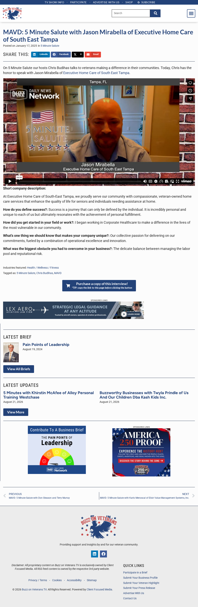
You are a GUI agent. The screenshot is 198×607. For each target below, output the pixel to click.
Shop (129, 2)
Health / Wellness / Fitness (43, 267)
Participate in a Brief (135, 572)
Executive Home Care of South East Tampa (96, 73)
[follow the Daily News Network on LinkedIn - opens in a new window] (94, 554)
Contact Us (130, 598)
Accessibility (74, 580)
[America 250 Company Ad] (141, 475)
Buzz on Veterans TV (34, 589)
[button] (191, 13)
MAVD (57, 273)
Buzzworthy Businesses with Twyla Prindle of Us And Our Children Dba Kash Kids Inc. (144, 395)
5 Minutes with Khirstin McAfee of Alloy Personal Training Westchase (48, 395)
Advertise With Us (133, 593)
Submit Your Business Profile (140, 577)
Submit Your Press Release (139, 588)
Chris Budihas (44, 273)
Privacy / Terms (37, 580)
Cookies (57, 580)
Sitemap (92, 580)
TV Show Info (54, 2)
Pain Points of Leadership (46, 344)
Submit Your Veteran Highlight (141, 583)
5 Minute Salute (50, 45)
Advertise (106, 2)
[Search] (155, 13)
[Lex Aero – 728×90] (73, 318)
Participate (78, 2)
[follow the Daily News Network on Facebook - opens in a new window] (103, 554)
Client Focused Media (99, 589)
